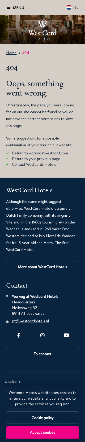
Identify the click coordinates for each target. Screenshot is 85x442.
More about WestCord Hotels (42, 266)
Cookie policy (43, 417)
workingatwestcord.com (48, 153)
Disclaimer (13, 381)
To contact (42, 353)
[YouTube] (66, 334)
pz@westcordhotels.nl (30, 321)
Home (11, 52)
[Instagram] (42, 334)
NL (75, 7)
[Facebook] (18, 334)
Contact (18, 164)
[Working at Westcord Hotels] (42, 29)
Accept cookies (42, 432)
